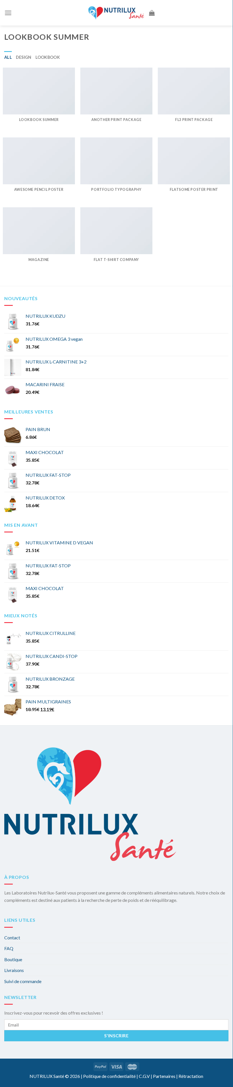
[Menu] (8, 12)
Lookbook (47, 57)
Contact (12, 937)
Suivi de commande (22, 981)
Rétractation (191, 1076)
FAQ (8, 948)
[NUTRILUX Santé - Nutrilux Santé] (116, 13)
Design (24, 57)
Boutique (13, 959)
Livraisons (14, 970)
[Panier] (152, 13)
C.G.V (144, 1076)
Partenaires (164, 1076)
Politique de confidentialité (109, 1076)
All (8, 57)
